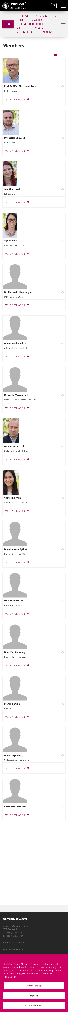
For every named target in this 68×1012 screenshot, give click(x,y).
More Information (15, 99)
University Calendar (13, 949)
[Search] (54, 5)
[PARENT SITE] (8, 24)
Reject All (34, 995)
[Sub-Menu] (63, 24)
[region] (34, 983)
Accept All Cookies (34, 1005)
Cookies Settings (34, 985)
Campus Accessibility (13, 942)
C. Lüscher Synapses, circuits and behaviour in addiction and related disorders (36, 24)
